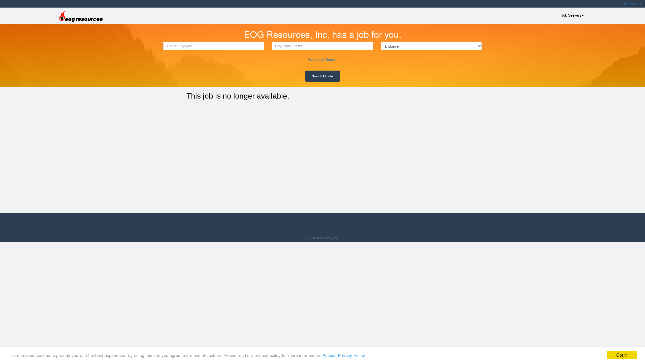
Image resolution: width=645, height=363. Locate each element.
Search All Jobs (322, 76)
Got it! (622, 355)
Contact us (632, 3)
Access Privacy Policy (343, 355)
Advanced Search (322, 59)
